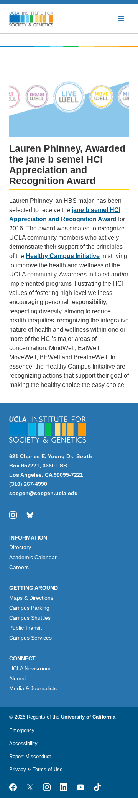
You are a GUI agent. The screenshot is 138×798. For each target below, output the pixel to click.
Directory (20, 547)
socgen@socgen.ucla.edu (43, 493)
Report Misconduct (30, 756)
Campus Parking (29, 608)
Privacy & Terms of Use (35, 769)
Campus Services (30, 638)
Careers (19, 567)
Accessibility (23, 743)
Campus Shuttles (30, 618)
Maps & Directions (31, 598)
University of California (88, 717)
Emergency (21, 730)
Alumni (17, 678)
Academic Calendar (33, 557)
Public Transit (25, 628)
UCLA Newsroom (30, 668)
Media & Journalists (33, 688)
